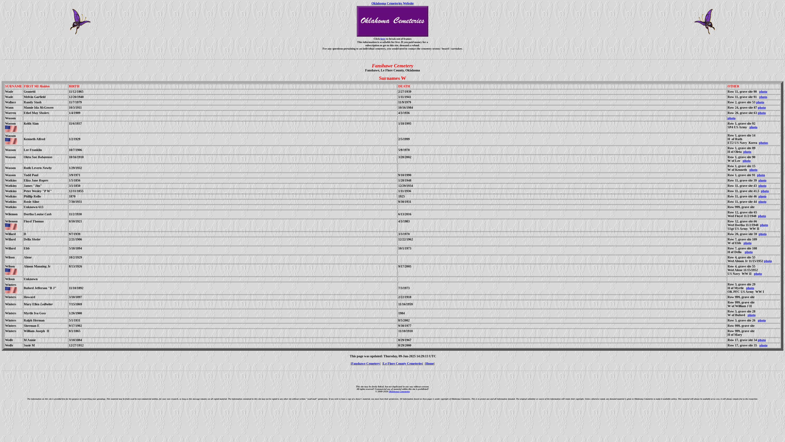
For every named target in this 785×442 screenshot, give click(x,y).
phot (762, 142)
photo (763, 91)
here (383, 38)
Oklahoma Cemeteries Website (392, 3)
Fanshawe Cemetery (365, 363)
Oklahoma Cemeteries (399, 391)
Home (430, 363)
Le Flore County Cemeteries (402, 363)
